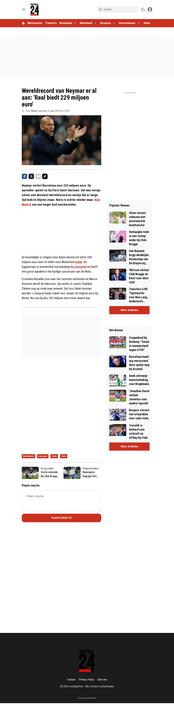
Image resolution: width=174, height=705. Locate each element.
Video (147, 23)
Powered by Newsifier (87, 698)
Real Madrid (28, 456)
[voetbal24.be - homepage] (34, 9)
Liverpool (80, 267)
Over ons (102, 679)
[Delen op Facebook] (24, 176)
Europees (105, 23)
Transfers (51, 23)
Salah (78, 262)
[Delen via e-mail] (38, 176)
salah (54, 456)
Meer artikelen (129, 310)
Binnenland (65, 23)
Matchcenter (35, 23)
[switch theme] (143, 9)
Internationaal (127, 23)
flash (63, 456)
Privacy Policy (86, 679)
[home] (23, 23)
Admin (34, 111)
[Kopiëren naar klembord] (45, 176)
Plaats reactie (61, 517)
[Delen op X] (31, 176)
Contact (71, 679)
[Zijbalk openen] (24, 9)
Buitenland (86, 23)
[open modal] (149, 9)
